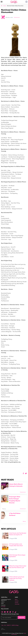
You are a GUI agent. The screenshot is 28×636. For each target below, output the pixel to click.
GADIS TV (9, 625)
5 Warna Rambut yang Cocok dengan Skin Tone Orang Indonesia (16, 578)
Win (5, 625)
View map (3, 606)
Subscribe (21, 617)
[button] (26, 473)
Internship (17, 604)
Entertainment (17, 17)
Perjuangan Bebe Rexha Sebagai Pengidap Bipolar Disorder (14, 500)
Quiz (2, 625)
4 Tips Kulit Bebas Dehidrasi (14, 514)
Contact (17, 601)
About (16, 599)
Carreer (16, 602)
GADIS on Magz (15, 625)
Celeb (4, 5)
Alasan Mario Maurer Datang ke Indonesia (16, 485)
